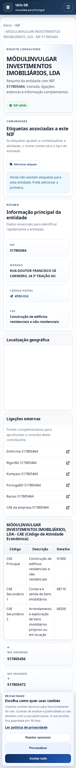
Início (7, 25)
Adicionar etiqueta (25, 164)
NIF (17, 25)
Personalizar (38, 748)
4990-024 (21, 296)
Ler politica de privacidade (26, 727)
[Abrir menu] (68, 7)
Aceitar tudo (38, 758)
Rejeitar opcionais (38, 737)
